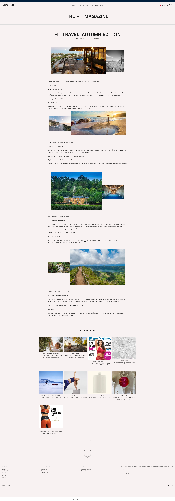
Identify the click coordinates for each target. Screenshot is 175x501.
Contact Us (44, 469)
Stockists (4, 475)
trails (66, 313)
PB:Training (78, 106)
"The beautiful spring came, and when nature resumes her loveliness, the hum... (124, 362)
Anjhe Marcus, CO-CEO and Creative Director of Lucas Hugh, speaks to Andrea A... (51, 431)
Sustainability (5, 470)
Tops (91, 5)
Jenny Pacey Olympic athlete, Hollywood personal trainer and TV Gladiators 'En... (100, 363)
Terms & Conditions (86, 469)
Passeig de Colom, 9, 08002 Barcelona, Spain (62, 99)
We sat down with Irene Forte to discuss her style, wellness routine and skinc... (51, 355)
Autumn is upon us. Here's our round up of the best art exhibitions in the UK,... (124, 397)
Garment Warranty (45, 474)
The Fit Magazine (6, 474)
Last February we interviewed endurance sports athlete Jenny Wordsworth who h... (51, 397)
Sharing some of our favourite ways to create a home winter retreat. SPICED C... (99, 397)
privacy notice (106, 499)
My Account (44, 470)
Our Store (4, 472)
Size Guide (44, 475)
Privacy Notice (84, 470)
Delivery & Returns (45, 472)
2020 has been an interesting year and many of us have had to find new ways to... (75, 397)
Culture (87, 39)
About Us (4, 469)
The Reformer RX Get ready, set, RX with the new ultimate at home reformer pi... (75, 355)
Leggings (75, 5)
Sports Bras (84, 5)
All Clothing (99, 5)
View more (87, 441)
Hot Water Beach (86, 164)
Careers (4, 477)
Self (91, 39)
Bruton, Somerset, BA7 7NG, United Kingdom (61, 233)
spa (85, 240)
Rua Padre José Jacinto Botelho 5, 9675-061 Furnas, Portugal (67, 305)
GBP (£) (163, 5)
